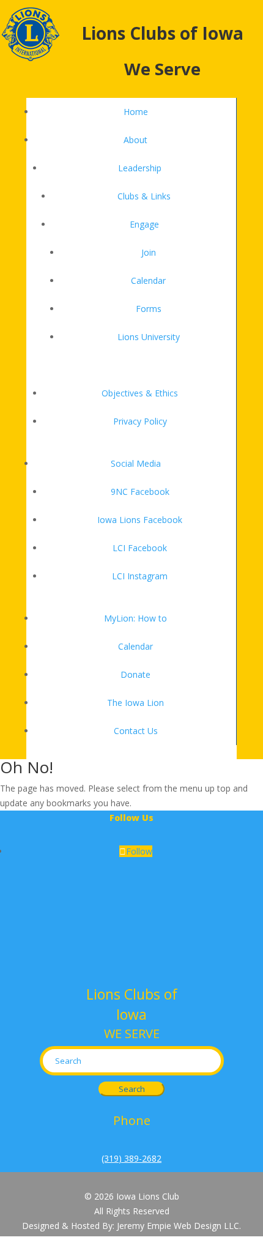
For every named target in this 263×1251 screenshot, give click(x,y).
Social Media (136, 463)
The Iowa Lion (135, 702)
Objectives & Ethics (140, 393)
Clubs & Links (144, 196)
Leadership (139, 168)
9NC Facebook (140, 491)
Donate (135, 674)
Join (148, 252)
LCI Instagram (140, 576)
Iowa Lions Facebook (139, 519)
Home (136, 111)
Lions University (148, 337)
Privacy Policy (140, 421)
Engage (144, 224)
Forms (148, 308)
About (135, 140)
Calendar (148, 280)
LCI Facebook (140, 548)
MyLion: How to (135, 618)
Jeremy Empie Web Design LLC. (179, 1225)
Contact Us (136, 731)
